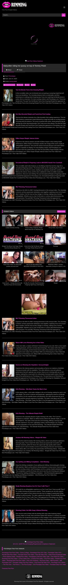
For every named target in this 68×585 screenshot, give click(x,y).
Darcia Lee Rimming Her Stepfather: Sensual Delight (32, 365)
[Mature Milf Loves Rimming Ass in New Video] (8, 354)
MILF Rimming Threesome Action (26, 187)
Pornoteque (12, 76)
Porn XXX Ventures (32, 560)
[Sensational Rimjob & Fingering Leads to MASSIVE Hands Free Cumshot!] (8, 174)
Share (20, 70)
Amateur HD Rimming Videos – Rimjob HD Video (31, 437)
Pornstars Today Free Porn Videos (23, 562)
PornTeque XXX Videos (58, 562)
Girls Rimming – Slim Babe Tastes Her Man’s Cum (31, 389)
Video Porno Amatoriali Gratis (57, 554)
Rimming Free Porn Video (9, 558)
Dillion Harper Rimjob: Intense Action (27, 138)
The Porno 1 (16, 564)
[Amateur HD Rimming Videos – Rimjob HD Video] (8, 449)
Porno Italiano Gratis (9, 556)
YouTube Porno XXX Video (26, 554)
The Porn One (7, 564)
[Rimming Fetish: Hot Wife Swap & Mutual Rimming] (8, 521)
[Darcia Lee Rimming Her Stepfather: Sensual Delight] (8, 376)
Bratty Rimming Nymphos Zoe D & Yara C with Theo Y (33, 486)
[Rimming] (34, 5)
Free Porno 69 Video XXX (42, 562)
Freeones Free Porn (8, 568)
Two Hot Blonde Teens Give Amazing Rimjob (30, 90)
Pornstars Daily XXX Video (58, 564)
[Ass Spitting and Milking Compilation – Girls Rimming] (8, 473)
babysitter (20, 84)
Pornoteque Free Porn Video (10, 552)
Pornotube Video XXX (54, 552)
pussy (27, 84)
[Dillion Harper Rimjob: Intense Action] (8, 149)
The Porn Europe (26, 564)
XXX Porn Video (49, 558)
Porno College (24, 552)
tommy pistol (13, 81)
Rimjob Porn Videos (10, 84)
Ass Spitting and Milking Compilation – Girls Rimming (32, 462)
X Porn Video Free (24, 558)
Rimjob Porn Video (22, 556)
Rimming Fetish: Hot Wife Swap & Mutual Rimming (31, 510)
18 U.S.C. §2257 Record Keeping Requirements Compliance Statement (34, 544)
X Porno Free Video (37, 558)
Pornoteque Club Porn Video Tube (39, 556)
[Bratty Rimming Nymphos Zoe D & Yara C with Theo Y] (8, 497)
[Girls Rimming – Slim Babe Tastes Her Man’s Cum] (8, 400)
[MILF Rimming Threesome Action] (8, 198)
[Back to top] (63, 580)
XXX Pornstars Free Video (41, 564)
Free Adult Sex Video (57, 556)
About (9, 70)
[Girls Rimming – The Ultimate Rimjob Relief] (8, 424)
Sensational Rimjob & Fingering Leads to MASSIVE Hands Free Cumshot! (39, 162)
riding (34, 84)
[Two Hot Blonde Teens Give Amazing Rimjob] (8, 101)
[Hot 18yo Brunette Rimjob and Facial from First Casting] (8, 125)
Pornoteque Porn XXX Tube (38, 552)
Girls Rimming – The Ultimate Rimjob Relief (29, 413)
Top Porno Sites (44, 560)
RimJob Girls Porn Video (9, 554)
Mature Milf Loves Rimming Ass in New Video (30, 342)
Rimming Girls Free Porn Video (16, 560)
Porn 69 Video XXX (41, 554)
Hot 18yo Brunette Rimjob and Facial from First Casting (33, 114)
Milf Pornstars (54, 560)
